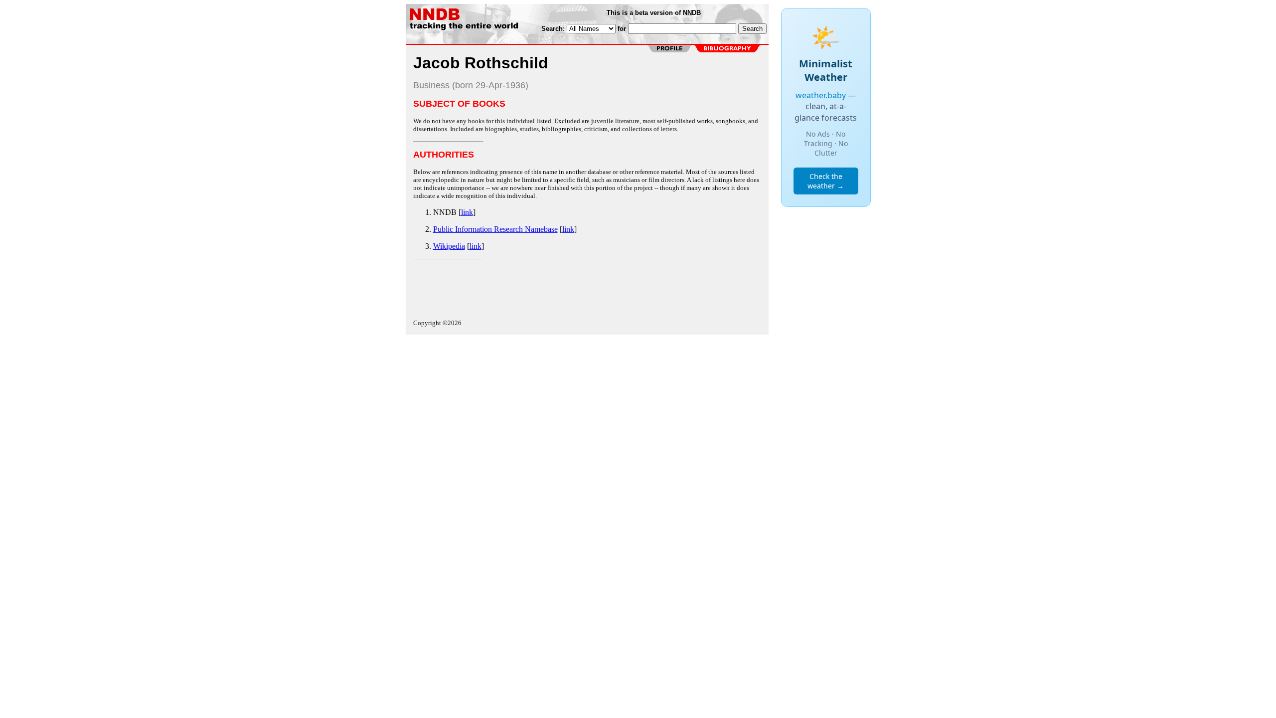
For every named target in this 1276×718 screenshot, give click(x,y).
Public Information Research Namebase (495, 229)
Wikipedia (449, 246)
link (467, 212)
